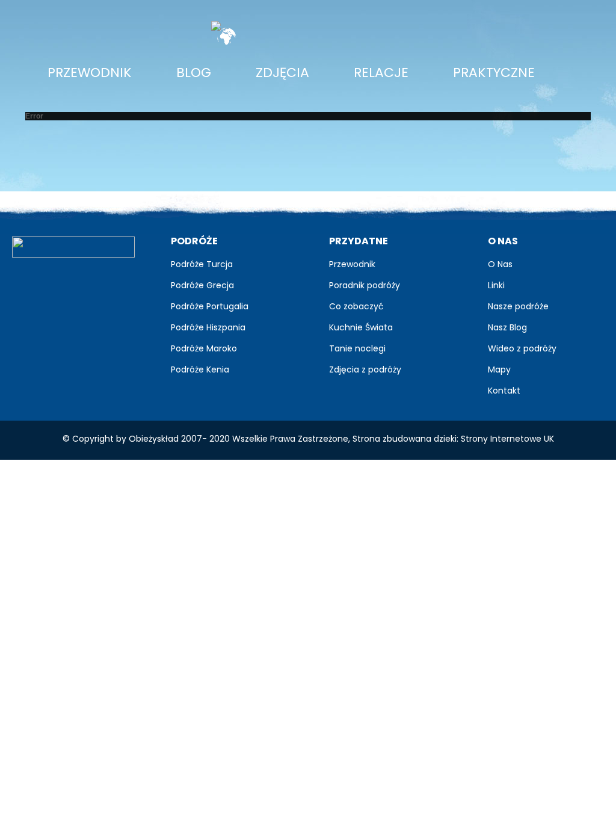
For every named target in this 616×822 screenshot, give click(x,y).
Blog (193, 72)
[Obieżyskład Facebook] (28, 279)
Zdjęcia (287, 72)
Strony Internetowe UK (507, 439)
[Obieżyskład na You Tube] (82, 279)
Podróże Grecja (202, 285)
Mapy (499, 369)
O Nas (500, 264)
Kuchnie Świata (361, 327)
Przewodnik (90, 72)
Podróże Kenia (200, 369)
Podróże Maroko (204, 348)
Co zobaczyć (356, 306)
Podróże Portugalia (209, 306)
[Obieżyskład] (73, 247)
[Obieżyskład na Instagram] (109, 279)
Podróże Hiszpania (208, 327)
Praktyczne (494, 72)
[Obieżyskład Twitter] (55, 279)
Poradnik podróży (364, 285)
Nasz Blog (507, 327)
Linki (496, 285)
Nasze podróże (518, 306)
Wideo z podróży (522, 348)
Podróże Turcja (202, 264)
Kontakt (504, 391)
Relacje (381, 72)
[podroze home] (337, 26)
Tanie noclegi (357, 348)
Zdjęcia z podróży (365, 369)
